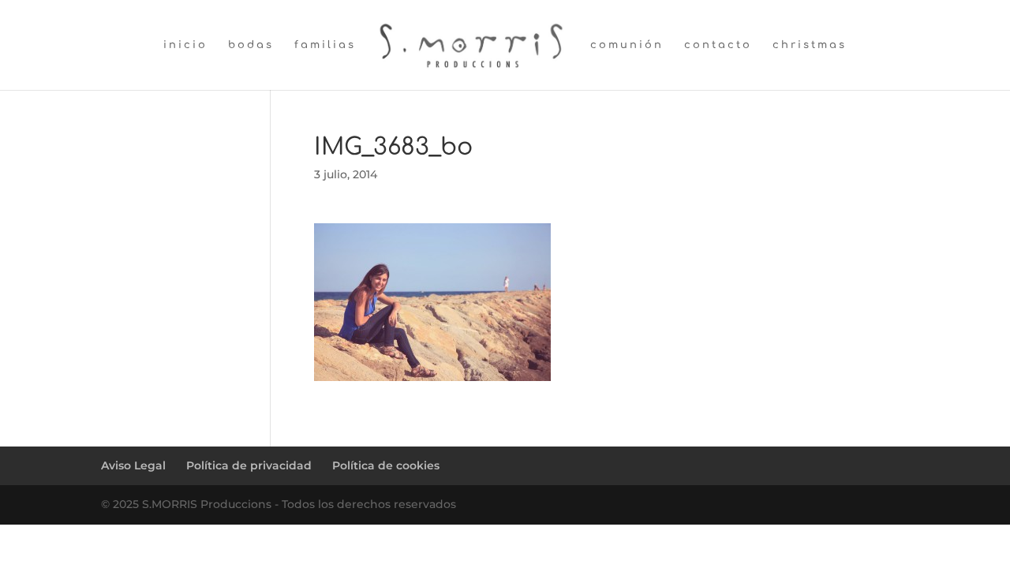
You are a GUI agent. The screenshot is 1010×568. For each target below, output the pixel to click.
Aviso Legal (133, 465)
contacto (718, 44)
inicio (185, 44)
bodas (251, 44)
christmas (809, 44)
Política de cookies (386, 465)
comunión (627, 44)
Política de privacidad (249, 465)
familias (325, 44)
